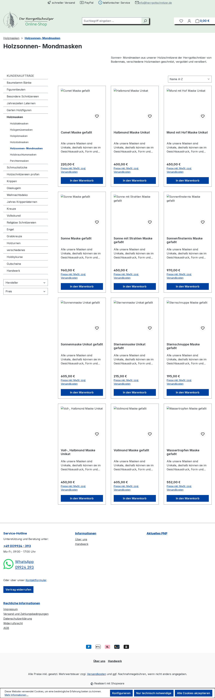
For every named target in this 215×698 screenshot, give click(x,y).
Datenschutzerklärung (17, 618)
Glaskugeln (14, 188)
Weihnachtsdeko (17, 195)
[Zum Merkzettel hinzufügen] (97, 116)
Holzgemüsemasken (21, 129)
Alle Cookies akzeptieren (193, 693)
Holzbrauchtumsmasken (23, 154)
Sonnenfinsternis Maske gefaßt (185, 240)
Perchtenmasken (19, 160)
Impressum (10, 609)
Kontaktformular (36, 580)
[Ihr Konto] (189, 20)
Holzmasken (15, 117)
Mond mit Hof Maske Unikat (187, 132)
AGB (6, 628)
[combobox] (111, 20)
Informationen (85, 533)
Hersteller (12, 282)
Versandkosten (96, 674)
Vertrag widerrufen (18, 589)
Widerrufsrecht (13, 623)
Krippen (12, 181)
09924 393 (24, 567)
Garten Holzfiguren (19, 110)
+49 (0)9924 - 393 (17, 546)
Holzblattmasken (19, 123)
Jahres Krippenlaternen (22, 202)
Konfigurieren (121, 693)
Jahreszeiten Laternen (21, 103)
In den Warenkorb (82, 180)
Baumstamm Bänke (19, 82)
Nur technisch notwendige (153, 693)
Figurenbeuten (16, 89)
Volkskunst (14, 215)
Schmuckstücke (17, 167)
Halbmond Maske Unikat (132, 132)
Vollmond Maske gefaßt (131, 450)
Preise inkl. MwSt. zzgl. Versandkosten (73, 170)
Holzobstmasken (19, 142)
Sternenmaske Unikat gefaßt (129, 346)
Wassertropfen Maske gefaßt (183, 452)
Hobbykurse (15, 257)
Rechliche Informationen (21, 603)
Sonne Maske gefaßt (76, 238)
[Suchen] (145, 20)
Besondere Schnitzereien (23, 96)
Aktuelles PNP (157, 533)
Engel (10, 229)
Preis (9, 291)
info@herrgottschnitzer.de (155, 2)
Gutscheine (14, 263)
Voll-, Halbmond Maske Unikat (78, 452)
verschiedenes (16, 250)
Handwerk (13, 270)
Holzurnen (13, 243)
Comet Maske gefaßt (76, 132)
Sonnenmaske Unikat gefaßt (82, 344)
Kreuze (11, 208)
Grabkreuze (14, 236)
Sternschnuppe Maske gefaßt (183, 346)
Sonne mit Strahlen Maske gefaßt (133, 240)
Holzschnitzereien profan (23, 174)
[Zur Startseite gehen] (28, 20)
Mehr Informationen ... (16, 694)
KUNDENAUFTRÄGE (20, 75)
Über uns (81, 539)
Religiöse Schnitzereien (21, 222)
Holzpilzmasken (19, 135)
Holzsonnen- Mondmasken (26, 148)
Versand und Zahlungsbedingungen (26, 614)
